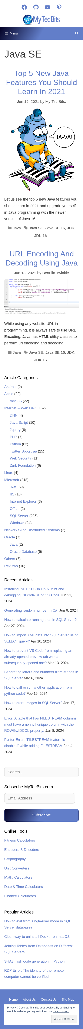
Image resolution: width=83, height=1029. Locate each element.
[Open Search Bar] (76, 33)
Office (14, 509)
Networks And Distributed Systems (32, 530)
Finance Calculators (20, 896)
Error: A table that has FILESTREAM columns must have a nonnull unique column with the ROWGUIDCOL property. (40, 724)
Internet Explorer (23, 501)
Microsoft (11, 480)
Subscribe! (41, 815)
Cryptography (15, 859)
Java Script (19, 423)
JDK (70, 228)
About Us (29, 999)
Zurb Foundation (23, 466)
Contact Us (49, 999)
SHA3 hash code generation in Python (34, 961)
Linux (8, 473)
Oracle (9, 537)
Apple (8, 394)
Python (15, 444)
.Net (13, 487)
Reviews (11, 566)
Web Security (20, 458)
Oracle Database (23, 552)
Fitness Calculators (19, 840)
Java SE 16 (55, 228)
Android (10, 387)
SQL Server (19, 516)
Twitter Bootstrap (23, 451)
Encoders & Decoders (21, 850)
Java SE (36, 228)
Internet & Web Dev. (20, 408)
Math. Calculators (18, 877)
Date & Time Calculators (23, 887)
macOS (16, 401)
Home (13, 999)
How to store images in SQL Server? (33, 703)
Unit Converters (16, 868)
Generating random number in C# (31, 610)
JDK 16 (40, 236)
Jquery (15, 430)
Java (17, 228)
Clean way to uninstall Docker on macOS (37, 937)
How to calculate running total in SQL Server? (40, 620)
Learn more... (61, 1011)
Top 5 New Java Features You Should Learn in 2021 (41, 82)
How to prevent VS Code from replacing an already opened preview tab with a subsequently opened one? (38, 657)
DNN (13, 415)
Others (9, 559)
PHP (13, 437)
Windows (17, 523)
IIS (12, 494)
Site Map (68, 999)
